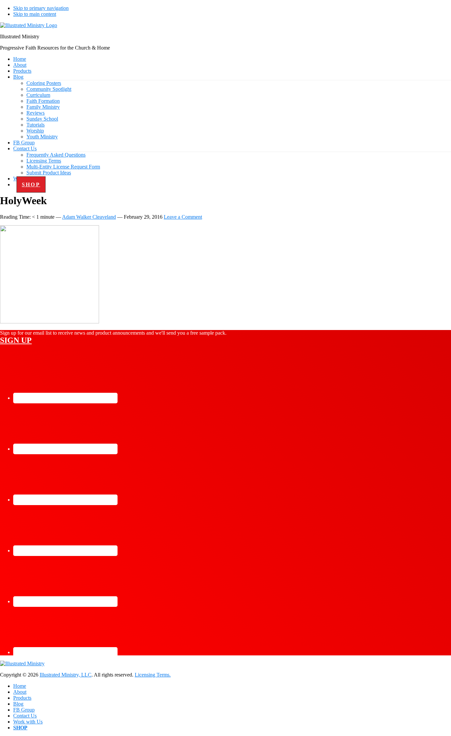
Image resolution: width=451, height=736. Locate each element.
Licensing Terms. (153, 675)
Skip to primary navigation (41, 8)
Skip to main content (34, 14)
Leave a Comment (183, 217)
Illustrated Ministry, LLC (65, 675)
